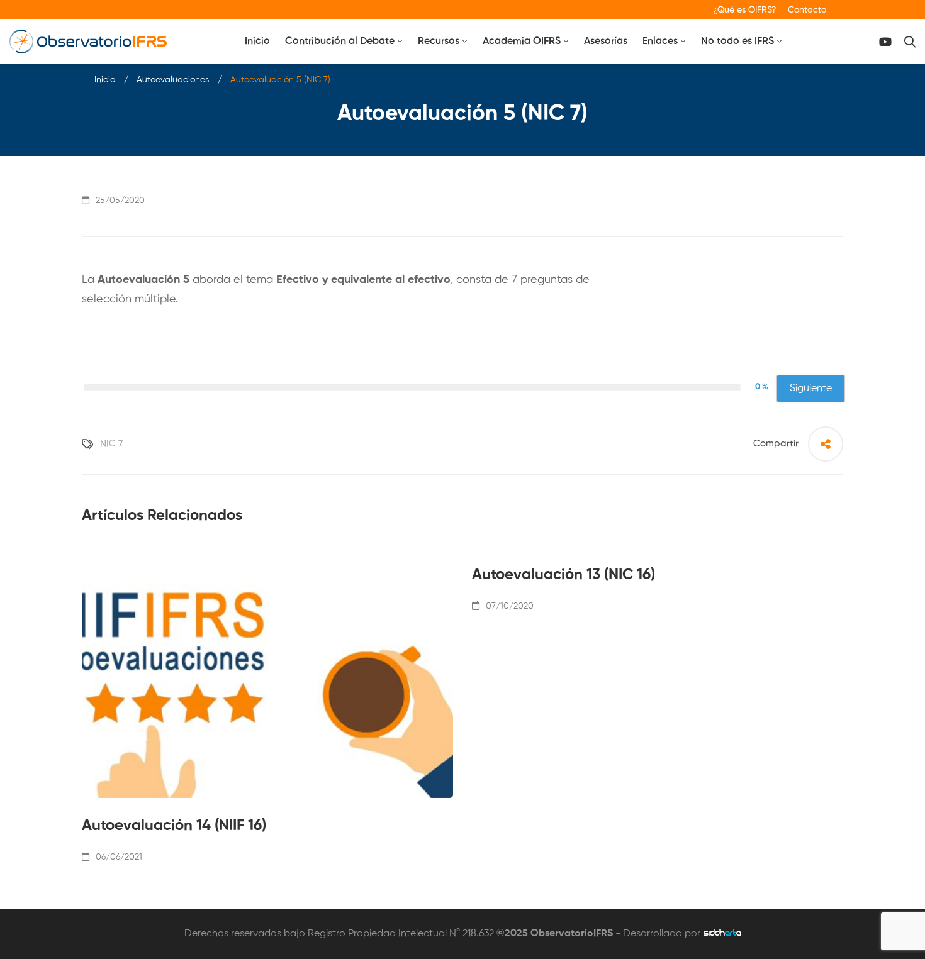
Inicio (104, 79)
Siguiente (811, 389)
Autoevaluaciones (173, 79)
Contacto (807, 10)
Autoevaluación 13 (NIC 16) (563, 574)
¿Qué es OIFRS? (744, 10)
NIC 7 (111, 443)
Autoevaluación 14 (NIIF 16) (174, 825)
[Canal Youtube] (885, 42)
